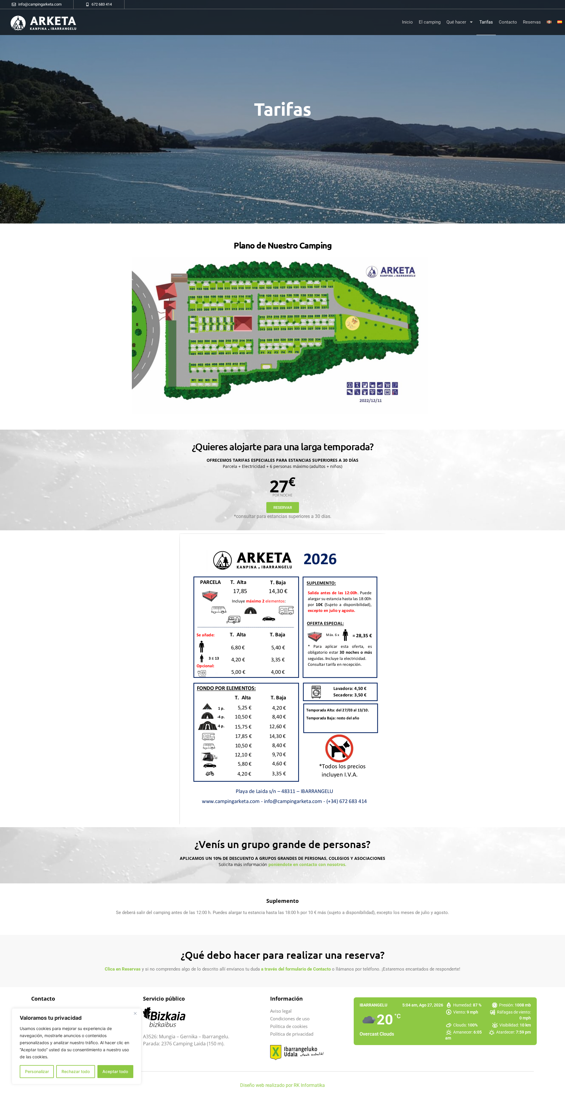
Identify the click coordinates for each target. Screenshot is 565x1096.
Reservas (532, 22)
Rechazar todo (76, 1071)
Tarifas (486, 22)
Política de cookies (289, 1026)
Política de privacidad (291, 1034)
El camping (430, 22)
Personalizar (37, 1071)
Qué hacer (456, 22)
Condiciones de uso (290, 1019)
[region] (76, 1046)
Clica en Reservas (123, 969)
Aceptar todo (115, 1071)
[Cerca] (135, 1013)
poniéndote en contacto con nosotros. (307, 864)
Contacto (508, 22)
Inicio (407, 22)
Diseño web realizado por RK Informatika (282, 1085)
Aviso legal (281, 1011)
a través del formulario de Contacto (296, 969)
